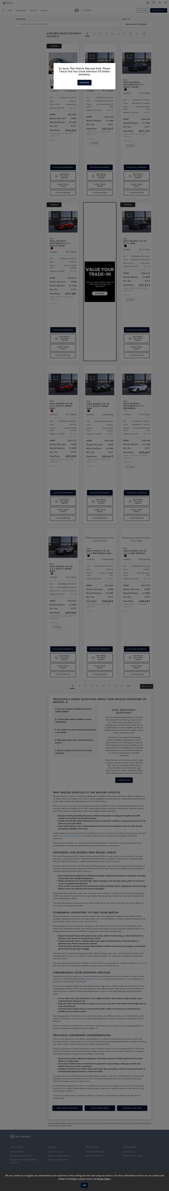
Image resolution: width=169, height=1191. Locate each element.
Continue (84, 83)
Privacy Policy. (104, 1179)
